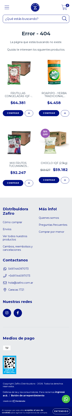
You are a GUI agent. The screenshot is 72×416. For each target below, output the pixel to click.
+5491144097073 (19, 275)
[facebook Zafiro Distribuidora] (18, 313)
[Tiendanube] (14, 401)
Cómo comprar (12, 222)
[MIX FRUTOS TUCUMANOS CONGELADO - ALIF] (29, 183)
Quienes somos (49, 217)
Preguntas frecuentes (53, 224)
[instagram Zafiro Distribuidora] (7, 313)
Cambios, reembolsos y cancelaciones (18, 248)
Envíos (7, 229)
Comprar (13, 113)
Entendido (61, 411)
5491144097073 (18, 268)
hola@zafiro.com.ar (20, 282)
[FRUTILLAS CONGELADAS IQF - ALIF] (29, 113)
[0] (64, 8)
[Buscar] (64, 18)
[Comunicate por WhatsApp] (66, 399)
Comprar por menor (51, 231)
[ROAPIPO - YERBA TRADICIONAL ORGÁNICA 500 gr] (65, 113)
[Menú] (7, 7)
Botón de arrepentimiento (27, 395)
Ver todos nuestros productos (15, 238)
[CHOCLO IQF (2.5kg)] (65, 180)
